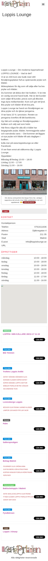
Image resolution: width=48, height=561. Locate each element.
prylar (21, 410)
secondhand (8, 389)
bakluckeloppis (14, 494)
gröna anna (20, 466)
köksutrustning (21, 469)
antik (5, 494)
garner (22, 407)
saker (5, 500)
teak (16, 389)
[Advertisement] (24, 43)
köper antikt (22, 380)
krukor (13, 472)
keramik (6, 380)
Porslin (13, 386)
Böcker (6, 407)
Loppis (6, 211)
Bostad (6, 420)
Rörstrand (27, 472)
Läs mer (39, 339)
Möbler (6, 386)
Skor (26, 410)
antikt (5, 377)
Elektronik (14, 407)
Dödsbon (19, 377)
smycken (12, 500)
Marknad (7, 331)
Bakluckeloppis (9, 485)
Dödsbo (12, 377)
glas (25, 377)
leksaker (14, 410)
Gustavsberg (8, 469)
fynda (5, 497)
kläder (13, 380)
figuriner (7, 466)
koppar (6, 472)
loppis (18, 383)
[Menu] (43, 4)
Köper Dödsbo (9, 383)
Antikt (6, 528)
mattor (24, 383)
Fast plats (7, 349)
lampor (6, 410)
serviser (7, 475)
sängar (25, 386)
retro (19, 386)
